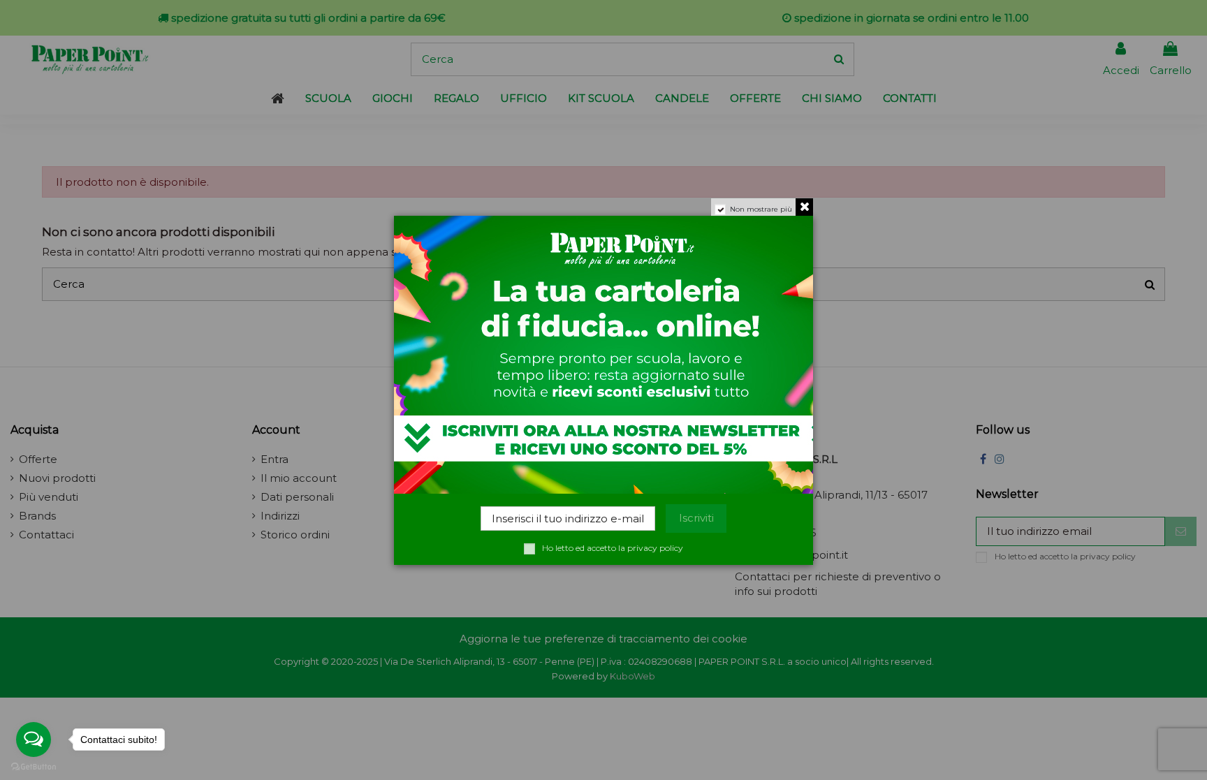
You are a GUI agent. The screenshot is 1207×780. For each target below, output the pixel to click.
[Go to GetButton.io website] (33, 766)
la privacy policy (650, 548)
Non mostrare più (761, 209)
